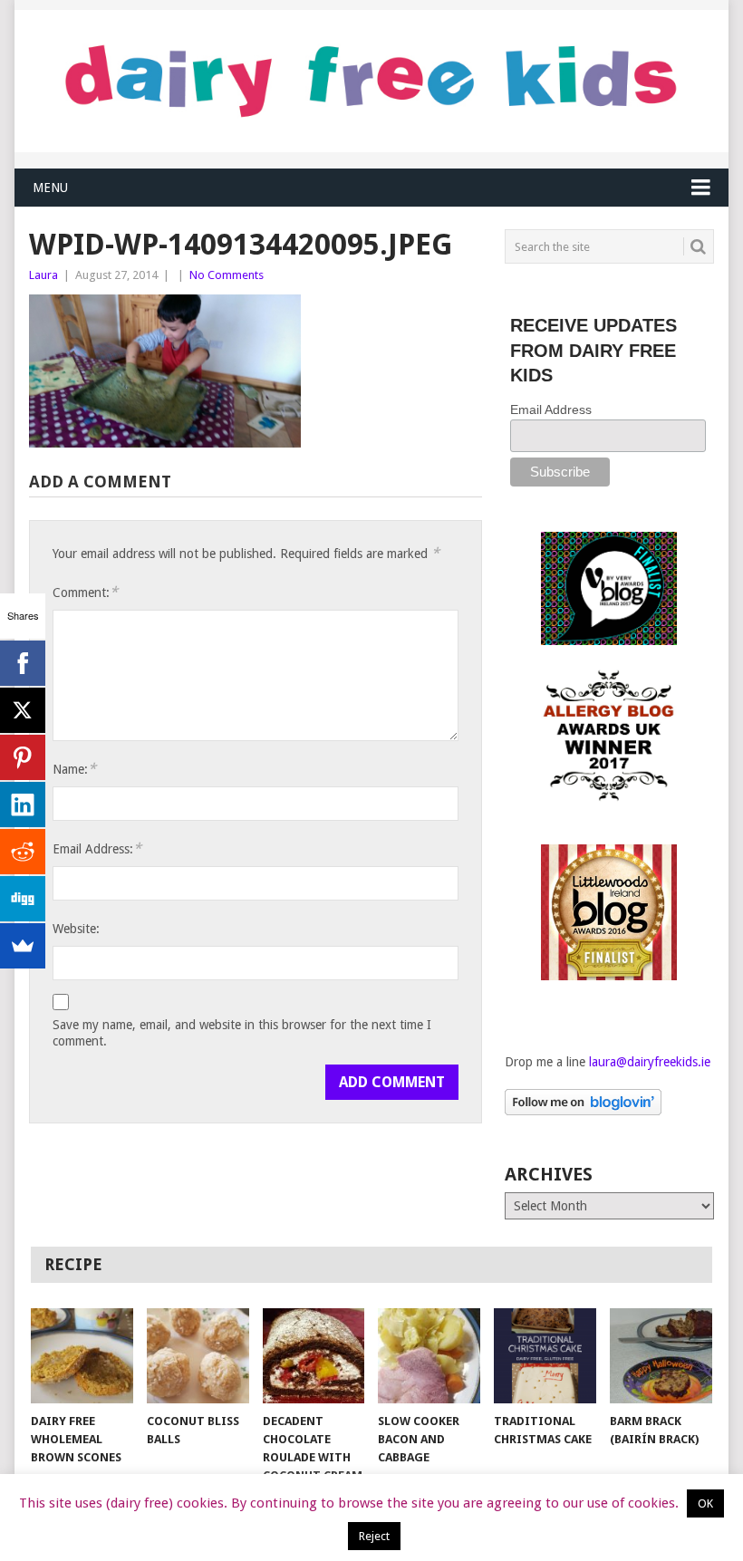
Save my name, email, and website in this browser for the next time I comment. (242, 1032)
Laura (43, 275)
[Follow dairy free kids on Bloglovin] (583, 1110)
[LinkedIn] (22, 804)
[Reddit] (22, 851)
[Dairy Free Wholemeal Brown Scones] (82, 1355)
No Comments (226, 275)
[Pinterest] (22, 757)
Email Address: (97, 848)
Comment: (85, 592)
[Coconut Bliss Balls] (198, 1355)
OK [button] (705, 1503)
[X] (22, 710)
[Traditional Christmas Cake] (545, 1355)
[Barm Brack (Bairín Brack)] (661, 1355)
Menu (50, 187)
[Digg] (22, 898)
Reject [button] (374, 1536)
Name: (74, 768)
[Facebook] (22, 663)
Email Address (551, 409)
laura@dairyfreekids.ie (649, 1062)
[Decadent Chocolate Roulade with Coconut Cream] (314, 1355)
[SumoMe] (22, 945)
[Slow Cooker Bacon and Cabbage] (429, 1355)
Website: (76, 928)
